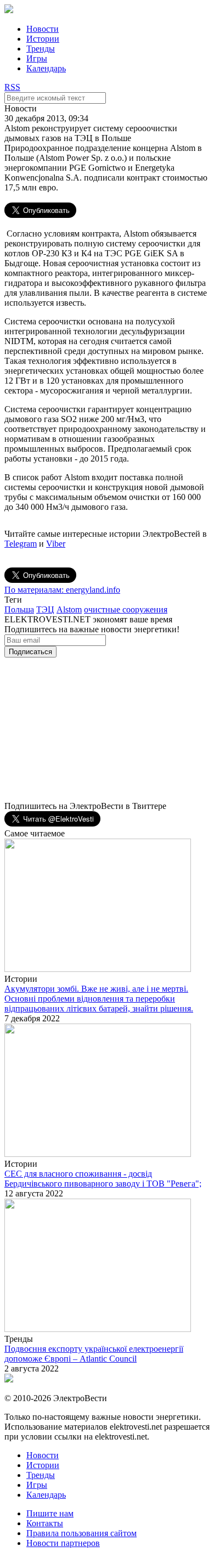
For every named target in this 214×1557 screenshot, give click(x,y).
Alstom (69, 609)
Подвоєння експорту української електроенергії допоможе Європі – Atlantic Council (93, 1353)
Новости (42, 28)
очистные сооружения (125, 609)
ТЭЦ (45, 609)
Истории (42, 38)
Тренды (40, 48)
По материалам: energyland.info (62, 589)
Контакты (44, 1523)
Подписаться (30, 652)
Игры (36, 58)
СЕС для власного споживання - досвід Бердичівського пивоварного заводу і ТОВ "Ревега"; (102, 1178)
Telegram (20, 543)
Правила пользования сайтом (81, 1533)
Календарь (46, 68)
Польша (19, 609)
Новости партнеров (63, 1543)
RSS (12, 87)
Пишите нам (50, 1513)
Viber (55, 543)
